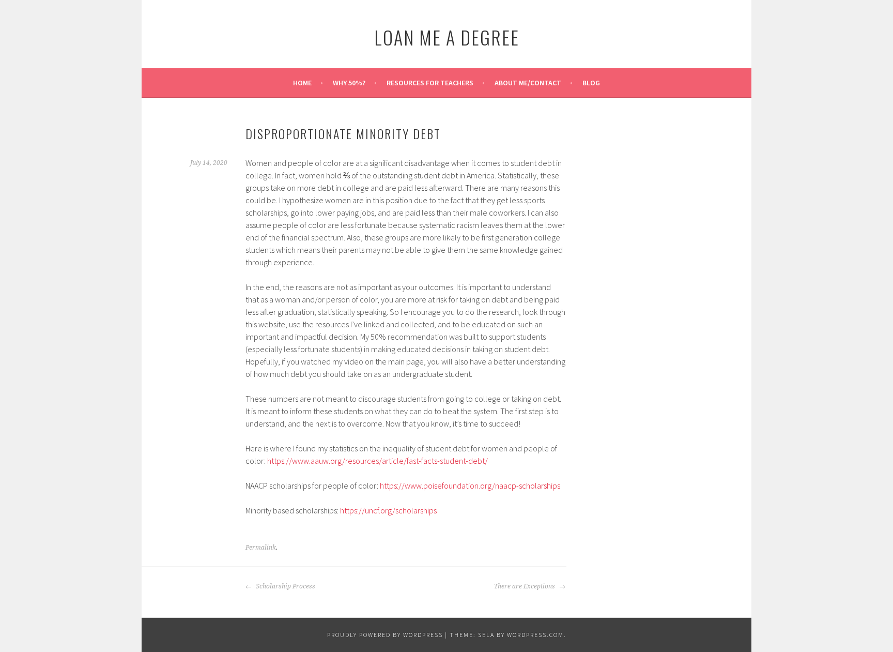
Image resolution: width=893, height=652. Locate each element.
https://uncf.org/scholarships (388, 510)
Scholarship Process (284, 586)
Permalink (260, 547)
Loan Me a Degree (446, 37)
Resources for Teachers (430, 82)
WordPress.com (535, 635)
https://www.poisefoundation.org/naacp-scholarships (470, 485)
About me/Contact (528, 82)
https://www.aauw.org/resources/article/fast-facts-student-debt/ (377, 461)
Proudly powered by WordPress (385, 635)
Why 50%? (349, 82)
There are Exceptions (525, 586)
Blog (591, 82)
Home (302, 82)
